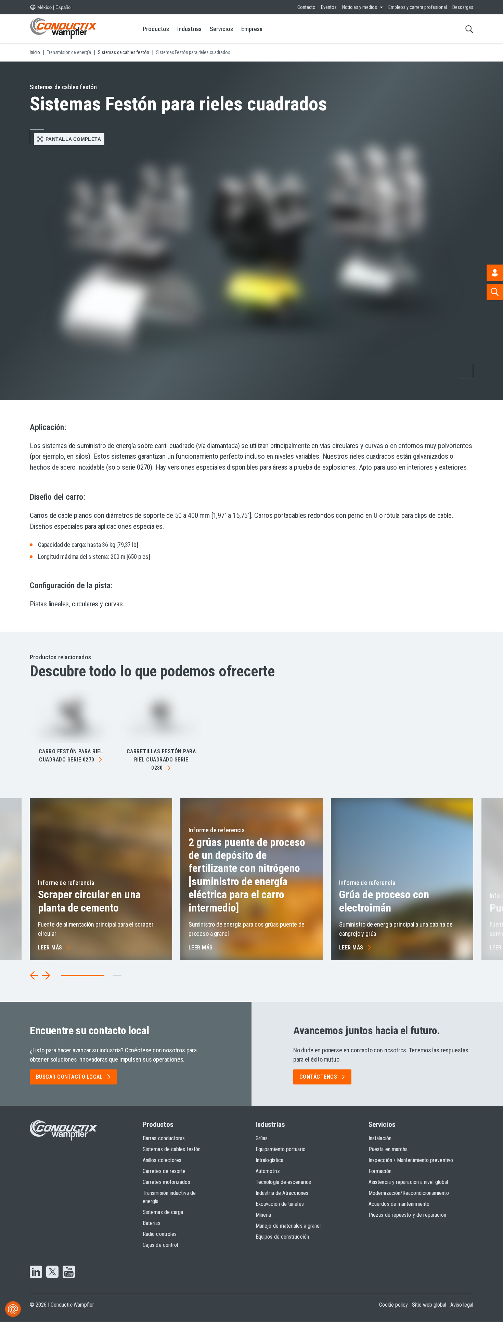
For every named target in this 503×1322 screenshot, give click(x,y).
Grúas (262, 1138)
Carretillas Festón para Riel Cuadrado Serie (161, 759)
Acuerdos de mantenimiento (399, 1204)
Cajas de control (160, 1245)
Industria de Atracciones (282, 1193)
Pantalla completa (73, 139)
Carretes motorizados (166, 1182)
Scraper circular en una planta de (89, 901)
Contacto (306, 7)
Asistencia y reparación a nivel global (408, 1182)
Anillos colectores (162, 1160)
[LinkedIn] (36, 1272)
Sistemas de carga (163, 1212)
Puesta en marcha (388, 1149)
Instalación (380, 1138)
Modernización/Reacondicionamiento (409, 1193)
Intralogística (269, 1160)
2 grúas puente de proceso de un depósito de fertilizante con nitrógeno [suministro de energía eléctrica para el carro (247, 875)
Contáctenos (318, 1077)
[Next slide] (45, 975)
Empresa (251, 28)
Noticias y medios (359, 7)
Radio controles (160, 1234)
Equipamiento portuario (281, 1149)
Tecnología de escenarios (283, 1182)
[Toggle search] (469, 29)
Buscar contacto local (69, 1077)
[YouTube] (69, 1272)
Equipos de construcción (282, 1236)
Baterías (151, 1223)
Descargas (462, 7)
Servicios (221, 28)
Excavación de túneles (280, 1204)
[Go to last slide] (34, 975)
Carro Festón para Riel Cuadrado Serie (71, 755)
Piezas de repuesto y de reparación (407, 1215)
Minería (263, 1215)
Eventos (329, 7)
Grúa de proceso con (384, 901)
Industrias (189, 28)
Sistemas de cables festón (172, 1149)
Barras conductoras (164, 1138)
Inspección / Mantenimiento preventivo (411, 1160)
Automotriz (268, 1171)
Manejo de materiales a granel (288, 1226)
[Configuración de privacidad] (13, 1309)
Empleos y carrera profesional (417, 7)
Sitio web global (429, 1304)
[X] (52, 1272)
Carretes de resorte (164, 1171)
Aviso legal (461, 1304)
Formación (380, 1171)
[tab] (117, 975)
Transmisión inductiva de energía (169, 1197)
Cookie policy (393, 1304)
